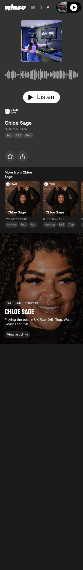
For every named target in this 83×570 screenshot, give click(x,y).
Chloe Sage (18, 123)
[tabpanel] (41, 75)
